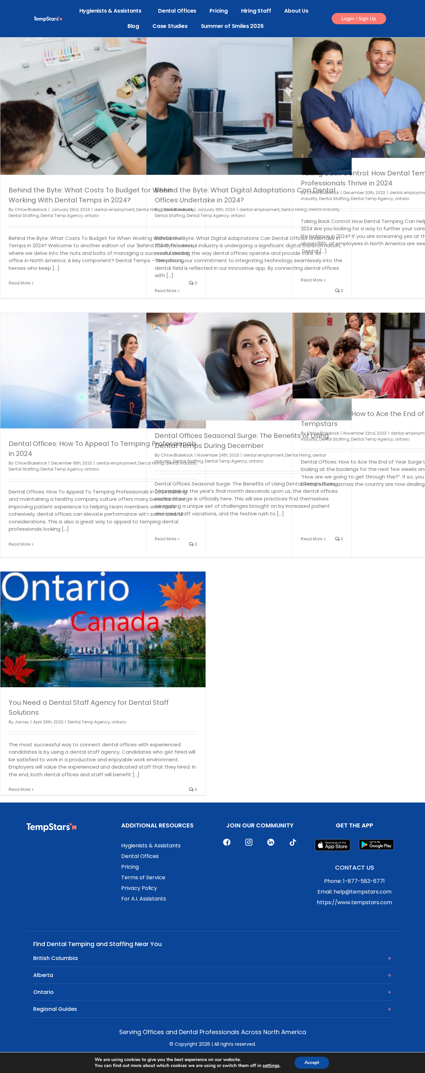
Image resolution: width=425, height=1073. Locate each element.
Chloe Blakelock (31, 209)
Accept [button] (311, 1062)
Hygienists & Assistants (110, 11)
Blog (133, 26)
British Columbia (55, 958)
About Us (296, 11)
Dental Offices (177, 11)
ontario (91, 215)
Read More (19, 283)
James (22, 722)
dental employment (114, 209)
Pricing (219, 11)
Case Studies (170, 26)
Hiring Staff (256, 11)
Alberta (43, 975)
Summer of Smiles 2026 (232, 26)
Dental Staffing (24, 215)
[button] (359, 18)
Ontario (43, 992)
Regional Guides (55, 1009)
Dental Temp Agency (62, 215)
